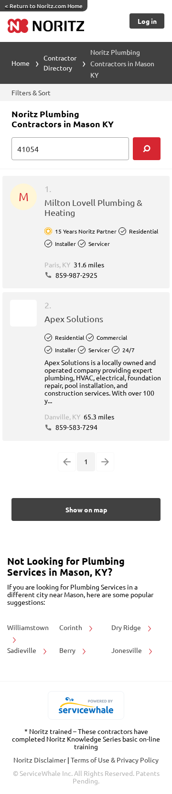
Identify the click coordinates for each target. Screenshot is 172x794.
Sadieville (22, 650)
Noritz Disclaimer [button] (40, 759)
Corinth (71, 627)
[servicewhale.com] (86, 705)
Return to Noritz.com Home (44, 6)
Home (20, 63)
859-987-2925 (75, 275)
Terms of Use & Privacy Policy (115, 759)
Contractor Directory (59, 62)
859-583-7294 (75, 427)
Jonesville (127, 650)
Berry (68, 650)
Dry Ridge (126, 627)
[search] (147, 148)
